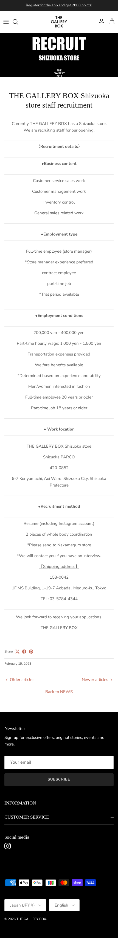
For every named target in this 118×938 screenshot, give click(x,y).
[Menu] (6, 22)
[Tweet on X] (17, 652)
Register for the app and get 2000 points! (59, 5)
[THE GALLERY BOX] (59, 22)
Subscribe (59, 779)
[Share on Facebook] (24, 652)
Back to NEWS (59, 691)
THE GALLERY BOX (31, 919)
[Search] (18, 22)
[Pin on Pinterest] (31, 652)
